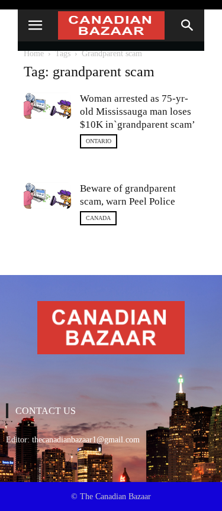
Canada (98, 218)
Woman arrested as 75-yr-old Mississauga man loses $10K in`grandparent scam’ (137, 111)
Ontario (98, 141)
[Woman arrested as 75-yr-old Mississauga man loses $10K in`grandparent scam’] (47, 105)
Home (34, 53)
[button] (187, 25)
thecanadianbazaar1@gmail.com (86, 439)
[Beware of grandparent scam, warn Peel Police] (47, 195)
